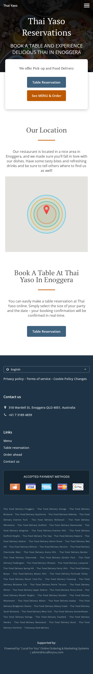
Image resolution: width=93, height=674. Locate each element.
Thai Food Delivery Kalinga (17, 616)
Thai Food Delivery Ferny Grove (66, 589)
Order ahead (12, 454)
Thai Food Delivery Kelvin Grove (46, 541)
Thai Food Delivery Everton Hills (49, 530)
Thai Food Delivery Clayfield (51, 616)
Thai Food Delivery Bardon (73, 552)
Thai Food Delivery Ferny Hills (52, 568)
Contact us (11, 461)
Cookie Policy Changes (70, 379)
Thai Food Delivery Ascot (62, 622)
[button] (87, 5)
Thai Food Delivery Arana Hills (40, 552)
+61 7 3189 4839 (20, 415)
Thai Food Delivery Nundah (52, 595)
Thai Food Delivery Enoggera (18, 508)
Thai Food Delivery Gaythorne (30, 514)
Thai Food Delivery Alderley (62, 514)
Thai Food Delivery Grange (51, 508)
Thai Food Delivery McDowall (48, 519)
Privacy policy (13, 379)
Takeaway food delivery (36, 627)
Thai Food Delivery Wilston (23, 546)
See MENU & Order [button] (46, 95)
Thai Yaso (10, 5)
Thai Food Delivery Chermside (19, 557)
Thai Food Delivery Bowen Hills (29, 573)
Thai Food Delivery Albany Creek (51, 606)
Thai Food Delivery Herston (54, 546)
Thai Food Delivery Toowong (60, 579)
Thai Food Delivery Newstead (30, 622)
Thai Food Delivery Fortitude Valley (69, 573)
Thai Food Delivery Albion (31, 600)
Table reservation (16, 448)
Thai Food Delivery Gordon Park (57, 557)
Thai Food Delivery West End (36, 611)
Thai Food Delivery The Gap (37, 535)
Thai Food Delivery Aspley (62, 600)
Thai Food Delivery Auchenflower (71, 611)
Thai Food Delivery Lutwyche (73, 562)
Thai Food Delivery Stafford (32, 525)
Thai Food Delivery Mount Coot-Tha (22, 579)
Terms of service (39, 379)
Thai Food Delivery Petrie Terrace (48, 584)
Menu (7, 441)
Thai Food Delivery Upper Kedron (30, 589)
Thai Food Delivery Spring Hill (18, 568)
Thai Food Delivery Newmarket (65, 525)
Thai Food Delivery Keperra (68, 535)
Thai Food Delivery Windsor (41, 562)
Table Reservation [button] (46, 82)
